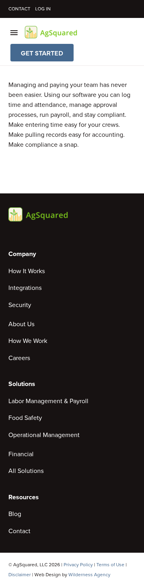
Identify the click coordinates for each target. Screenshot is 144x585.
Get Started (42, 52)
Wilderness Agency (89, 574)
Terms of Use (110, 564)
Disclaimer (19, 574)
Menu (14, 33)
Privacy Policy (78, 564)
